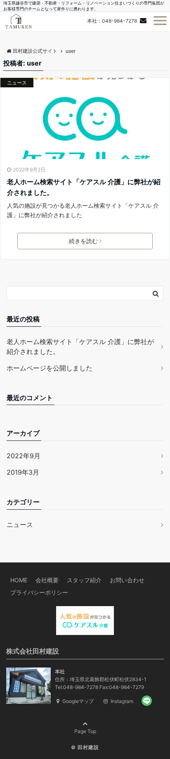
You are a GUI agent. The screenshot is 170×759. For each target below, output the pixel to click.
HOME (18, 579)
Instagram (121, 701)
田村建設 (88, 747)
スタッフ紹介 (84, 579)
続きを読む (83, 240)
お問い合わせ (127, 579)
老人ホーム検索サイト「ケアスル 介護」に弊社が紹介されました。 (84, 187)
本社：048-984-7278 (112, 21)
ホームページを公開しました (49, 368)
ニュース (17, 83)
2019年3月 (23, 472)
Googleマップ (77, 701)
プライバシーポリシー (39, 592)
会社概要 (47, 579)
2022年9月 (23, 456)
